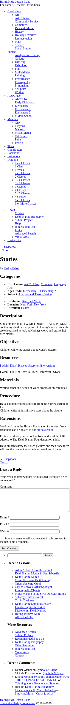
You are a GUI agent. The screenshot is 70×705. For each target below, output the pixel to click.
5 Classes (20, 196)
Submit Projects (24, 220)
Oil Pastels (21, 136)
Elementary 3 (23, 112)
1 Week (19, 169)
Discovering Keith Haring (30, 610)
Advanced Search (25, 233)
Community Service (26, 21)
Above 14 (21, 99)
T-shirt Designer (24, 600)
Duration (12, 159)
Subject (11, 51)
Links (18, 230)
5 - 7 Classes (22, 193)
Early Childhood (25, 102)
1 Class (19, 166)
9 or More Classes (25, 203)
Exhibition (21, 65)
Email (4, 524)
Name (4, 517)
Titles (10, 146)
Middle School (23, 115)
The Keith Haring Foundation (17, 703)
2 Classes (20, 176)
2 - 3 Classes (22, 173)
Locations (13, 153)
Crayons (20, 126)
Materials (12, 119)
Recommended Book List (30, 638)
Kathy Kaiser (11, 268)
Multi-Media (22, 72)
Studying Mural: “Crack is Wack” (35, 693)
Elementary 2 (23, 109)
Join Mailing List (25, 226)
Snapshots (8, 246)
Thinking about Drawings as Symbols (37, 683)
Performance (22, 78)
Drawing (20, 61)
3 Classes (20, 186)
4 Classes (20, 190)
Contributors (14, 149)
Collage (19, 58)
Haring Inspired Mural (28, 613)
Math (18, 41)
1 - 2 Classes (22, 163)
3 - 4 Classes (22, 179)
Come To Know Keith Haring (32, 580)
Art (17, 14)
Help (18, 223)
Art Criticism (22, 18)
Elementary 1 (23, 105)
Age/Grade (14, 95)
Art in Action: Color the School (33, 570)
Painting (20, 75)
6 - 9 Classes (22, 200)
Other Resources (25, 645)
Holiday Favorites (25, 35)
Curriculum (14, 11)
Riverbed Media (31, 301)
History (19, 31)
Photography (22, 82)
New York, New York (33, 304)
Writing (19, 92)
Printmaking (22, 85)
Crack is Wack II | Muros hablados (35, 690)
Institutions (13, 156)
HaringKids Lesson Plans (15, 1)
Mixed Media (23, 132)
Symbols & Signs (46, 669)
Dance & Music (24, 28)
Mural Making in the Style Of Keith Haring (40, 593)
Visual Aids (22, 236)
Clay (18, 122)
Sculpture (20, 88)
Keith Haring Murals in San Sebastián (37, 573)
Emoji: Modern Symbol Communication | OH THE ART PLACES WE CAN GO (42, 678)
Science (19, 45)
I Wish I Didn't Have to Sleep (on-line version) (27, 365)
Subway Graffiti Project (29, 597)
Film (17, 68)
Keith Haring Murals (27, 576)
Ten (4, 250)
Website (4, 531)
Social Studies (23, 48)
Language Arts (23, 38)
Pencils (19, 142)
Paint (18, 139)
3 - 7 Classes (22, 183)
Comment (7, 486)
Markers (20, 129)
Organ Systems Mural (28, 583)
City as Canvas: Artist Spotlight (33, 586)
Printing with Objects (27, 590)
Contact (19, 213)
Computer (21, 24)
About (11, 209)
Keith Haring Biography (29, 216)
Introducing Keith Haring (30, 607)
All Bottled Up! (24, 617)
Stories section (45, 429)
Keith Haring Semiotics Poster (33, 603)
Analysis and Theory (27, 55)
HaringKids (14, 240)
